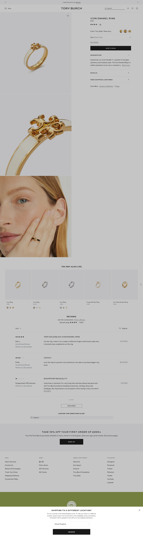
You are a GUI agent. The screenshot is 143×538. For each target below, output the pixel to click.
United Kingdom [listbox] (60, 524)
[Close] (139, 510)
